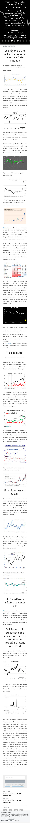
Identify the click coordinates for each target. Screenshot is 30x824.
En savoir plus (11, 817)
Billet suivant (6, 798)
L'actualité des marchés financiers (12, 794)
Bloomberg (7, 228)
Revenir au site (7, 1)
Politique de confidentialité (18, 785)
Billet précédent (6, 791)
